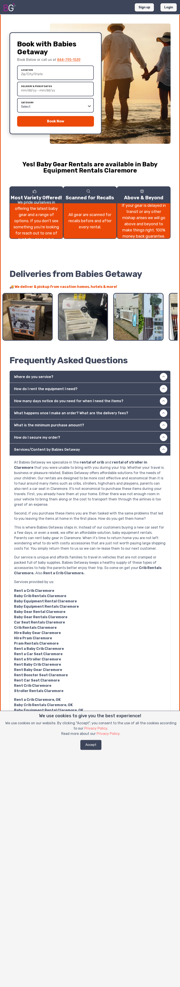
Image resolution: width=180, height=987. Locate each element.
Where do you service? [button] (33, 377)
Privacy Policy (95, 728)
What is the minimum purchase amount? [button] (49, 425)
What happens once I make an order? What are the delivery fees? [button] (71, 413)
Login (168, 7)
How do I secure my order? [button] (37, 437)
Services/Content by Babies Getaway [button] (47, 449)
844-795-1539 (69, 60)
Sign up (144, 7)
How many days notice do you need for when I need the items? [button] (68, 401)
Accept (90, 745)
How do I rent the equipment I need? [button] (45, 389)
